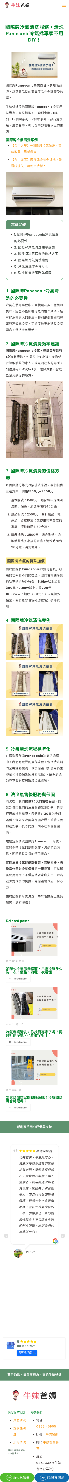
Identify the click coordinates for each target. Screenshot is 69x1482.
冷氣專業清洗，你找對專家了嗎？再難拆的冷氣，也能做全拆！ (34, 1034)
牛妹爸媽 (52, 1434)
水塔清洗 (19, 1442)
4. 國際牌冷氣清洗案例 (31, 260)
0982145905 (46, 1426)
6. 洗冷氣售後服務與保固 (33, 273)
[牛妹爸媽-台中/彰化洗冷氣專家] (17, 5)
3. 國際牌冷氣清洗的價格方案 (36, 254)
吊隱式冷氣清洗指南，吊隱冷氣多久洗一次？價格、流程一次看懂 (34, 971)
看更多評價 (25, 1352)
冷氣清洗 (19, 1420)
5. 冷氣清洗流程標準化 (31, 266)
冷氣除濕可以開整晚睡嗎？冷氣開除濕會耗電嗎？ (34, 1099)
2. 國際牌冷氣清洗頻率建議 (34, 247)
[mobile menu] (64, 5)
